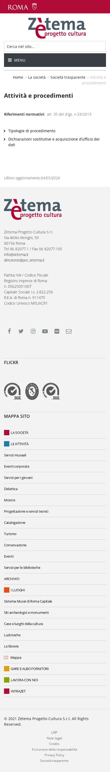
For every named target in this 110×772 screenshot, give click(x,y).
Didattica (10, 488)
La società (19, 432)
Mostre (9, 500)
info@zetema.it (16, 254)
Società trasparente (54, 760)
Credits (54, 743)
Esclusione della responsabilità (54, 749)
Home (18, 77)
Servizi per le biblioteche (22, 567)
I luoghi (18, 590)
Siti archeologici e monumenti (26, 612)
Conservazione (15, 545)
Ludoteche (12, 635)
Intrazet (18, 691)
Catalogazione (14, 522)
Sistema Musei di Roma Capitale (28, 601)
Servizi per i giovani (18, 477)
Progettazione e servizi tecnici (26, 511)
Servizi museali (15, 455)
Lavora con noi (24, 680)
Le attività (20, 443)
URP (54, 732)
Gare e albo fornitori (30, 668)
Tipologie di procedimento (31, 130)
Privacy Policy (54, 755)
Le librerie (11, 646)
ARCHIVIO (11, 578)
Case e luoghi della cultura (23, 623)
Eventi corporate (16, 466)
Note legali (54, 738)
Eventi (8, 556)
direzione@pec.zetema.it (24, 260)
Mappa (15, 657)
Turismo (10, 533)
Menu (19, 60)
